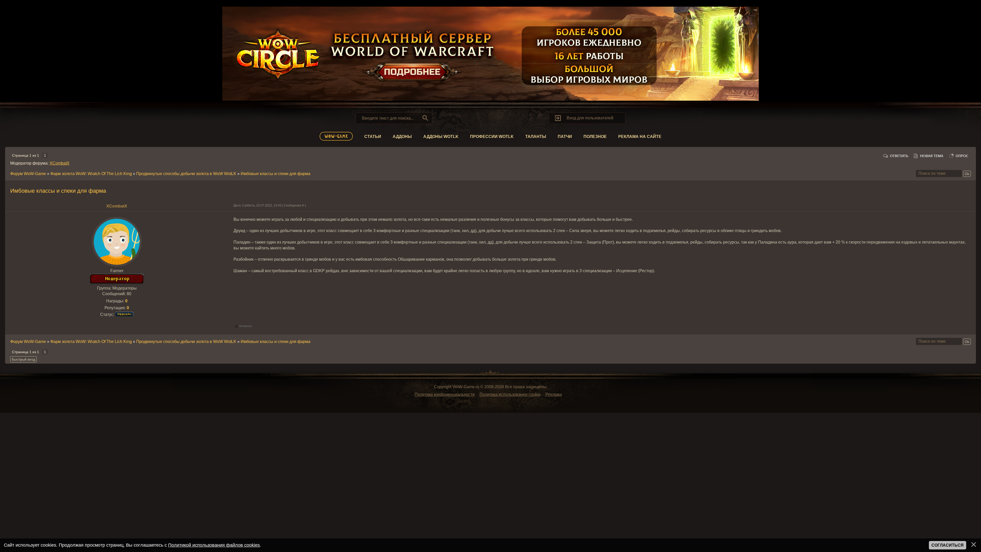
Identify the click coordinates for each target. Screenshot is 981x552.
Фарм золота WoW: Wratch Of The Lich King (91, 173)
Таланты (535, 136)
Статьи (372, 136)
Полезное (595, 136)
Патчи (565, 136)
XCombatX (59, 163)
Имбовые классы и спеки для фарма (275, 173)
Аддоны (402, 136)
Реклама (553, 394)
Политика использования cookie (510, 394)
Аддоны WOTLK (441, 136)
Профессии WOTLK (492, 136)
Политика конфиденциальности (445, 394)
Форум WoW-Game (28, 173)
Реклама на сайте (639, 136)
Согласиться (947, 545)
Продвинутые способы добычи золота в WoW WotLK (186, 173)
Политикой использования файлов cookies (214, 545)
